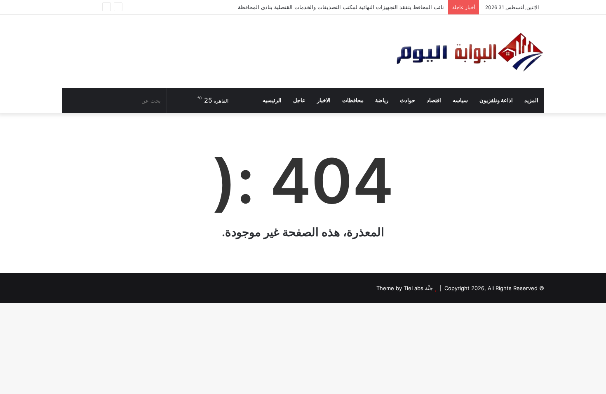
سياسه (460, 100)
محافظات (353, 100)
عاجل (299, 100)
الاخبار (324, 100)
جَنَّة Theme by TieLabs (404, 288)
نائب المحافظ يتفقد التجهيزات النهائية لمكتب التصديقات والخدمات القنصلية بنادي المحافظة (341, 7)
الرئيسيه (272, 100)
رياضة (381, 100)
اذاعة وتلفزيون (496, 100)
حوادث (407, 100)
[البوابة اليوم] (469, 51)
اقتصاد (434, 100)
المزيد (531, 100)
